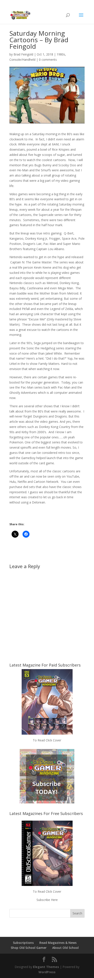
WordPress (47, 972)
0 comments (48, 59)
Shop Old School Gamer (29, 948)
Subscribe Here (47, 900)
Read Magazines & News (58, 943)
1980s (61, 54)
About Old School (65, 948)
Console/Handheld (22, 59)
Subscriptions (23, 943)
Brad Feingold (23, 54)
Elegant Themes (46, 967)
